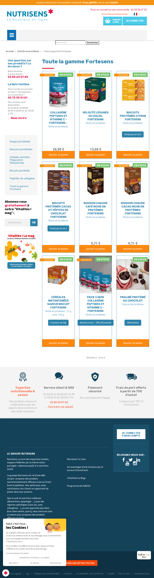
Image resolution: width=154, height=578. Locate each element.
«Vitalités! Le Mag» (76, 477)
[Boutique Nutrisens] (30, 16)
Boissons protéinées (21, 149)
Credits (111, 573)
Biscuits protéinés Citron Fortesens (133, 116)
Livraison (67, 573)
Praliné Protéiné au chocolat (133, 299)
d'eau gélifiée (90, 2)
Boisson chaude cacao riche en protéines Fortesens (133, 208)
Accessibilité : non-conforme (89, 573)
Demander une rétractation (77, 562)
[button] (5, 572)
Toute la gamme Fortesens (19, 187)
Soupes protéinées (20, 141)
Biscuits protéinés (20, 170)
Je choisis (34, 562)
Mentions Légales (13, 573)
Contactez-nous (141, 573)
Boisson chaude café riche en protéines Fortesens (96, 208)
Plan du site (124, 573)
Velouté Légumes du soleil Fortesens (96, 116)
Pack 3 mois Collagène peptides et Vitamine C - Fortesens (95, 304)
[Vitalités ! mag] (21, 250)
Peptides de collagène (22, 178)
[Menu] (149, 553)
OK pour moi (55, 562)
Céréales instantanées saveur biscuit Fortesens (58, 302)
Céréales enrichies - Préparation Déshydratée (20, 159)
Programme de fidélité (78, 485)
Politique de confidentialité (46, 573)
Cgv (27, 573)
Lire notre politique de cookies (17, 553)
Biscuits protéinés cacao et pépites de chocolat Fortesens (58, 210)
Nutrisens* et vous (76, 459)
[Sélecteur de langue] (137, 15)
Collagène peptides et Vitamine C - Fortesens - (58, 118)
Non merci (13, 562)
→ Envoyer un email (59, 406)
